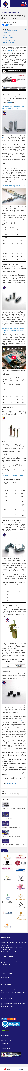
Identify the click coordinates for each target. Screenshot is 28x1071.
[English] (25, 5)
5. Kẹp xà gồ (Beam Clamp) (9, 37)
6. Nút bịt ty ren (6, 39)
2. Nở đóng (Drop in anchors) (9, 32)
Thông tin (9, 11)
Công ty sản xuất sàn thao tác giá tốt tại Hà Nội (13, 844)
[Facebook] (10, 794)
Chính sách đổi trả (5, 1043)
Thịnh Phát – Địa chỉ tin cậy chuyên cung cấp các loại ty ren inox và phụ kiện (14, 41)
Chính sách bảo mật (5, 1048)
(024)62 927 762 (6, 979)
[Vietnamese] (22, 5)
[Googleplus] (15, 794)
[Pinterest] (17, 794)
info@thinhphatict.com (10, 783)
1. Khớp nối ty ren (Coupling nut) (10, 30)
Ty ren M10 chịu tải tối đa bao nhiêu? (10, 819)
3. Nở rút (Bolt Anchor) (8, 34)
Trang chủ (3, 11)
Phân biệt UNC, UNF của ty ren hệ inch (11, 827)
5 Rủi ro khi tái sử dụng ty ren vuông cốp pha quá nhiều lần (13, 809)
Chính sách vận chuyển (6, 1040)
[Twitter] (13, 794)
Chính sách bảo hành (5, 1045)
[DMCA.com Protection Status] (7, 1030)
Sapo (17, 1062)
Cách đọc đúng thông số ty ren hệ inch (11, 836)
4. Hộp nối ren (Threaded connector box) (12, 35)
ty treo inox (5, 137)
